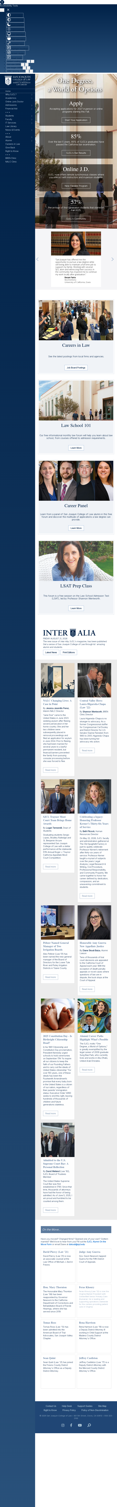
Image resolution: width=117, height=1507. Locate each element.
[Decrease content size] (28, 61)
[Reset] (2, 10)
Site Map (102, 1406)
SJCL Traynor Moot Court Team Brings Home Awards (57, 820)
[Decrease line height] (24, 68)
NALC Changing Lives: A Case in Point (57, 702)
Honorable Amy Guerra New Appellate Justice (93, 944)
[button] (37, 259)
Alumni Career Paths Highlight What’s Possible (94, 1037)
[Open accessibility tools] (2, 2)
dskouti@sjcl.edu (77, 1244)
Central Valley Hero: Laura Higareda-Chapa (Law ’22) (93, 704)
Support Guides (84, 1406)
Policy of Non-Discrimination (94, 1410)
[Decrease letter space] (27, 71)
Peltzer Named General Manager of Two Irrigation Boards (56, 946)
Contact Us (51, 1406)
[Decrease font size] (22, 64)
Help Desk (67, 1406)
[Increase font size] (26, 64)
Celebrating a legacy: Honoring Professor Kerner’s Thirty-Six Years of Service (94, 822)
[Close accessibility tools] (8, 10)
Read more (50, 770)
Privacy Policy (69, 1410)
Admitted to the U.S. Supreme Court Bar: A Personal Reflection (55, 1163)
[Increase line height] (28, 68)
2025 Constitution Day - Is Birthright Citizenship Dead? (57, 1039)
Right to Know (50, 1410)
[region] (76, 259)
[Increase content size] (32, 61)
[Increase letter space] (31, 71)
